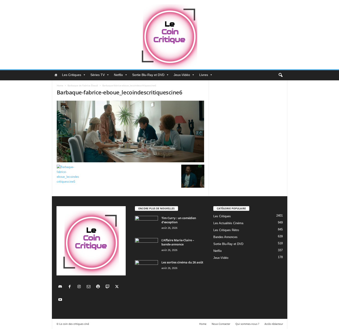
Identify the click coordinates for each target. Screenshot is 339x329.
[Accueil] (56, 74)
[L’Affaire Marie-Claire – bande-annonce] (146, 246)
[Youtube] (60, 300)
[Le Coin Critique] (169, 34)
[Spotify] (99, 287)
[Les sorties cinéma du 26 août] (146, 269)
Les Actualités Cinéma (228, 223)
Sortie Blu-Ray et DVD (148, 75)
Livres (203, 75)
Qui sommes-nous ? (247, 324)
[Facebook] (70, 287)
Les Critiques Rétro (226, 230)
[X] (117, 287)
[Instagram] (80, 287)
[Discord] (61, 287)
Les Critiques (71, 75)
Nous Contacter (221, 324)
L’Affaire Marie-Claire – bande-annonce (177, 242)
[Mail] (89, 287)
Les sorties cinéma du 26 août (182, 262)
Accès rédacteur (274, 324)
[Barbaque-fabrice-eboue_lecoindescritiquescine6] (130, 131)
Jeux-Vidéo (182, 75)
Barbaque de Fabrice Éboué (83, 85)
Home (60, 85)
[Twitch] (108, 287)
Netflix (118, 75)
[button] (280, 75)
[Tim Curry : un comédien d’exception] (146, 224)
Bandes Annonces (225, 237)
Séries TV (97, 75)
